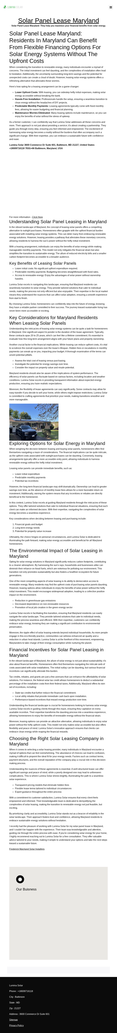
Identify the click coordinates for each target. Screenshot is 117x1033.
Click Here (37, 217)
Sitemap (13, 1020)
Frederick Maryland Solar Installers (27, 849)
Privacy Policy (16, 1025)
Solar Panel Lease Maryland (58, 20)
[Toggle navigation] (111, 7)
